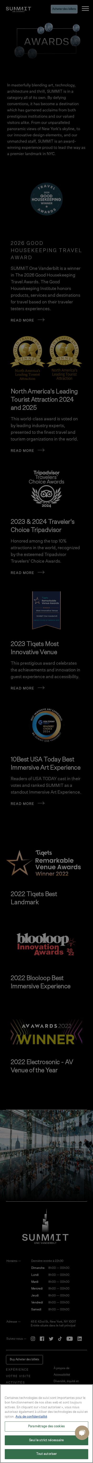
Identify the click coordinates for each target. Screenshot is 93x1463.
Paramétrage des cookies (46, 1426)
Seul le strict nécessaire (46, 1440)
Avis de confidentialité (31, 1416)
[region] (46, 1423)
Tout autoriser (46, 1454)
